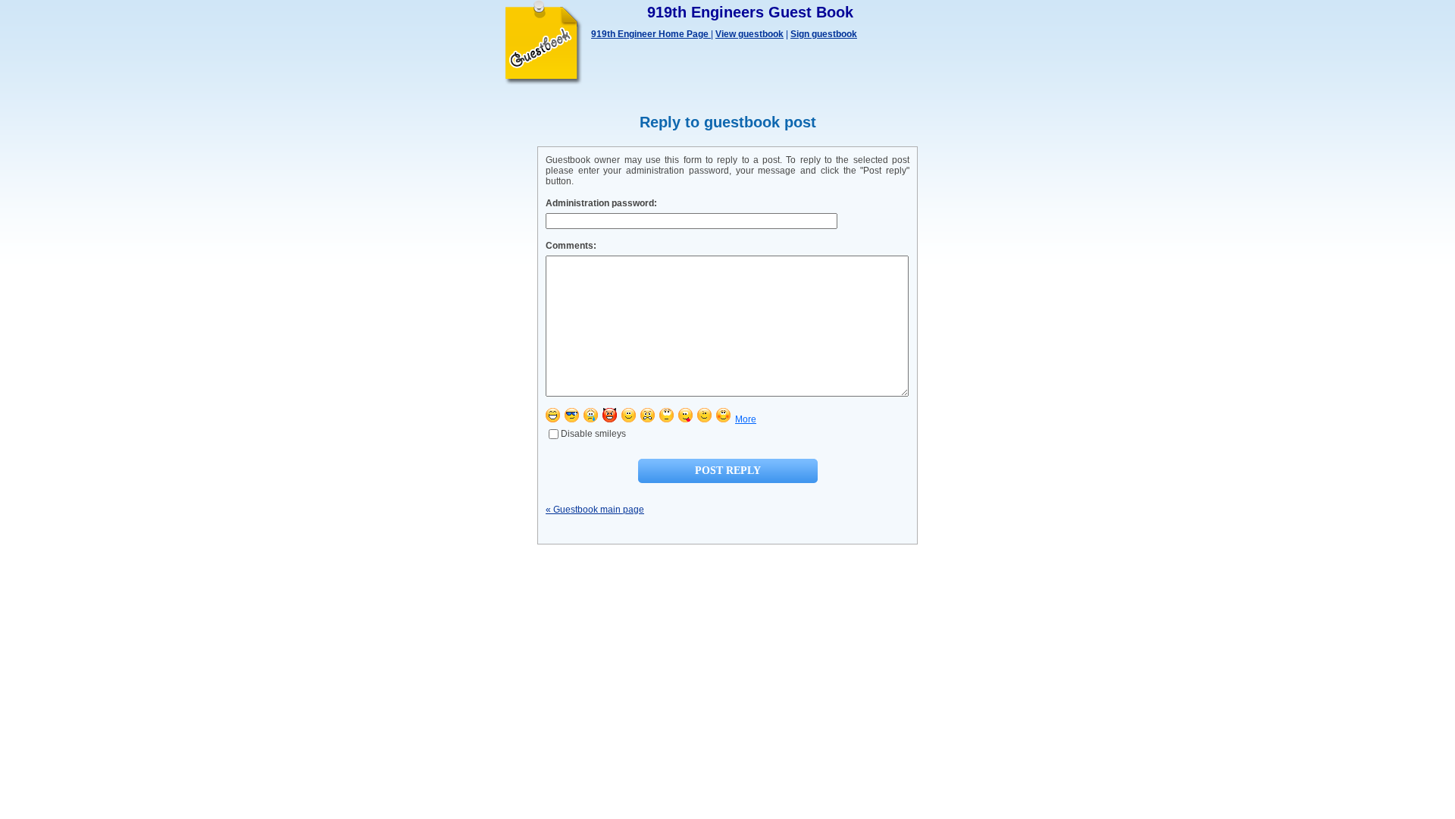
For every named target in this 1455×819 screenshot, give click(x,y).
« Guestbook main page (595, 509)
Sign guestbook (823, 34)
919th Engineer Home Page (651, 34)
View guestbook (749, 34)
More (745, 419)
